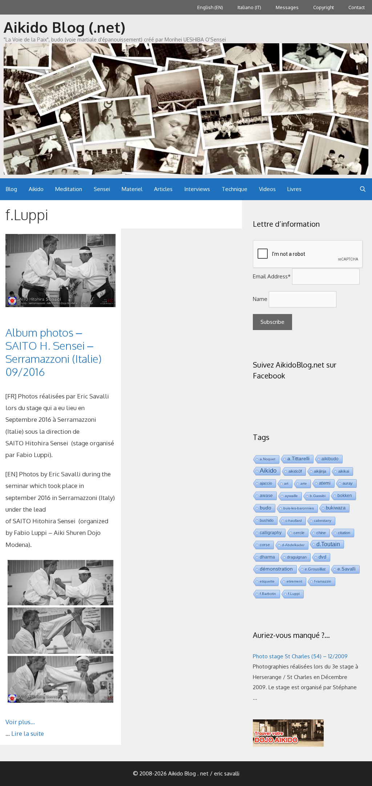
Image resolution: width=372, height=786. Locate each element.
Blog (11, 189)
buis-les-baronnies (298, 508)
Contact (356, 7)
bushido (267, 520)
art (286, 483)
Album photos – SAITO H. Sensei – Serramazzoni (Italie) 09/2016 (53, 351)
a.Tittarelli (298, 458)
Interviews (197, 189)
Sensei (102, 189)
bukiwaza (335, 508)
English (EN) (210, 7)
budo (265, 508)
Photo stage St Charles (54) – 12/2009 (300, 656)
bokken (344, 495)
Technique (234, 189)
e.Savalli (346, 569)
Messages (287, 7)
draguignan (297, 557)
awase (266, 495)
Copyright (323, 7)
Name (260, 298)
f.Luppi (294, 594)
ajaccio (266, 483)
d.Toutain (328, 544)
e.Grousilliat (315, 569)
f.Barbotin (268, 594)
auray (348, 483)
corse (265, 545)
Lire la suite (27, 733)
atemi (325, 483)
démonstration (276, 569)
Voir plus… (20, 722)
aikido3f (295, 471)
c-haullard (294, 521)
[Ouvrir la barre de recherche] (362, 189)
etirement (294, 581)
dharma (267, 557)
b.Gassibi (318, 496)
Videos (267, 189)
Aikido (36, 189)
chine (321, 533)
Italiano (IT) (249, 7)
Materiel (132, 189)
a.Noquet (267, 459)
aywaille (291, 496)
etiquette (267, 581)
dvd (322, 557)
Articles (163, 189)
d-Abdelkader (293, 545)
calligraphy (271, 532)
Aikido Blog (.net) (64, 27)
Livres (294, 189)
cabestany (322, 521)
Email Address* (272, 276)
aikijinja (320, 471)
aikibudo (330, 458)
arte (303, 483)
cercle (299, 533)
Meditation (68, 189)
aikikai (343, 471)
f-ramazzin (322, 581)
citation (344, 533)
